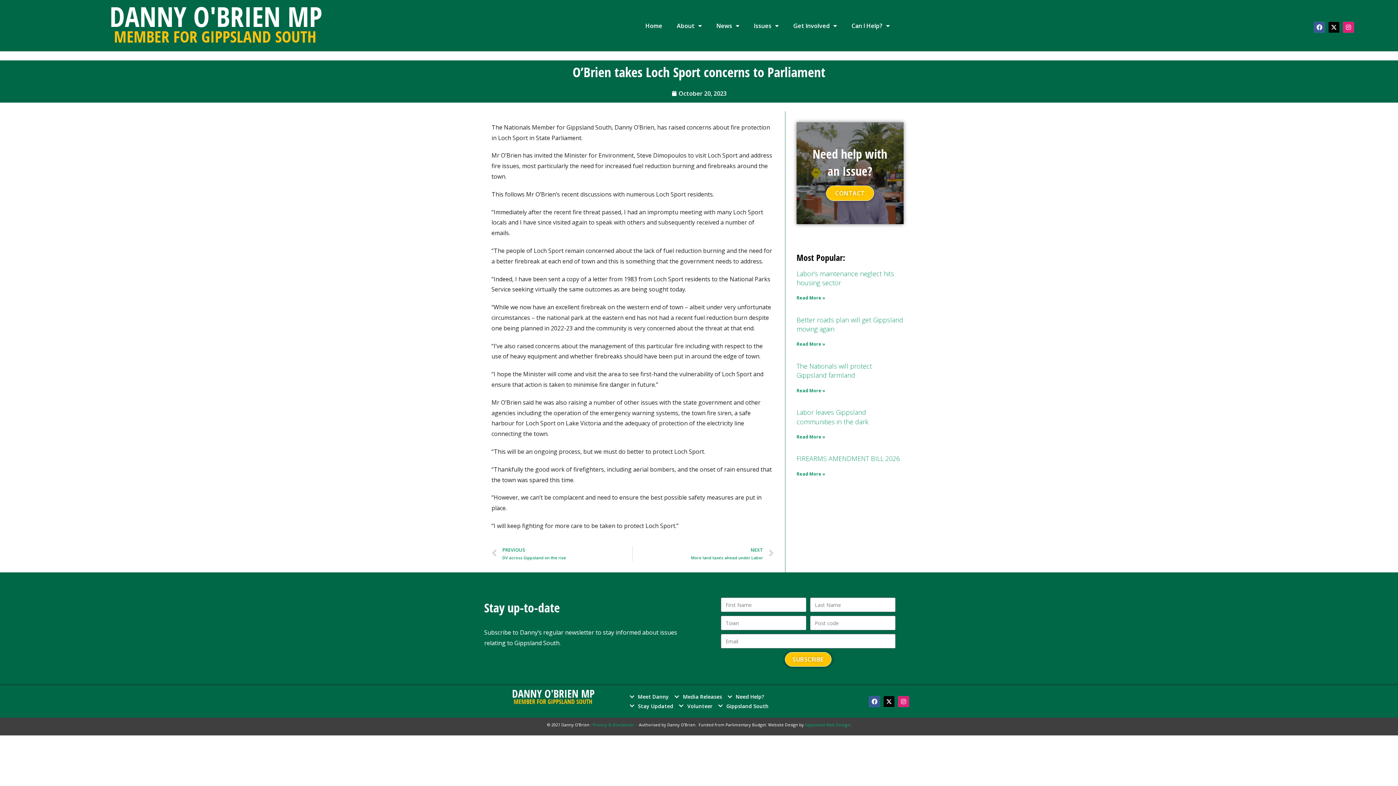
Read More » (811, 298)
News (724, 26)
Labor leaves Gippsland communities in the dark (832, 417)
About (686, 26)
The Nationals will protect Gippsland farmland (834, 371)
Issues (762, 26)
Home (653, 26)
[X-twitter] (1334, 27)
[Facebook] (1319, 27)
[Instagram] (1348, 27)
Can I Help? (867, 26)
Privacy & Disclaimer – (616, 724)
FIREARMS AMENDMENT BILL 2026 (848, 458)
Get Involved (811, 26)
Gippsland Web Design (827, 724)
